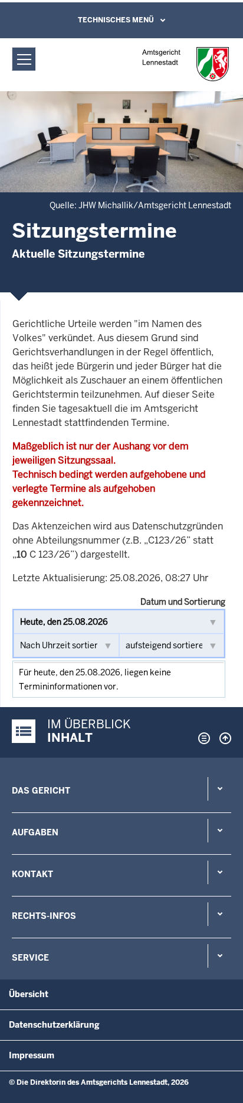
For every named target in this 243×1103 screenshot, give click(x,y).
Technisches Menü (116, 20)
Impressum (31, 1055)
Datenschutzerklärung (54, 1024)
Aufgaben (35, 832)
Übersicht (28, 994)
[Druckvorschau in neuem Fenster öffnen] (202, 738)
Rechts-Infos (44, 916)
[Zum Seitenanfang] (222, 738)
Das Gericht (41, 790)
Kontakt (32, 874)
